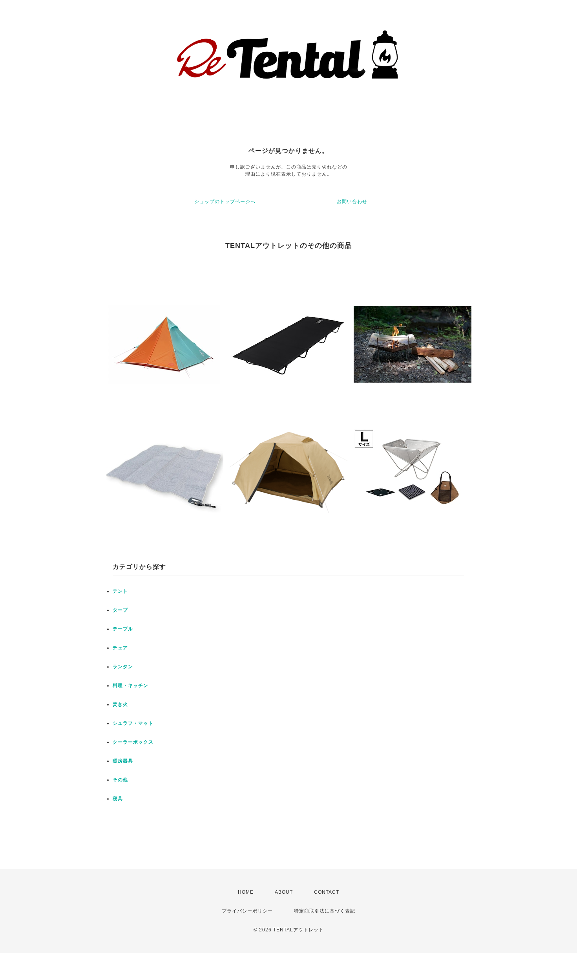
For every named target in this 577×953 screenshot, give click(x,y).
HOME (246, 892)
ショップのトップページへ (225, 201)
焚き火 (120, 704)
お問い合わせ (352, 201)
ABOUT (284, 892)
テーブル (123, 629)
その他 (120, 780)
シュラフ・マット (133, 723)
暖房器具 (123, 761)
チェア (120, 648)
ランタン (123, 666)
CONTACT (326, 892)
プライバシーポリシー (247, 911)
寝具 (118, 798)
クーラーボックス (133, 742)
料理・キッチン (130, 685)
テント (120, 591)
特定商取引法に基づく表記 (324, 911)
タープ (120, 610)
